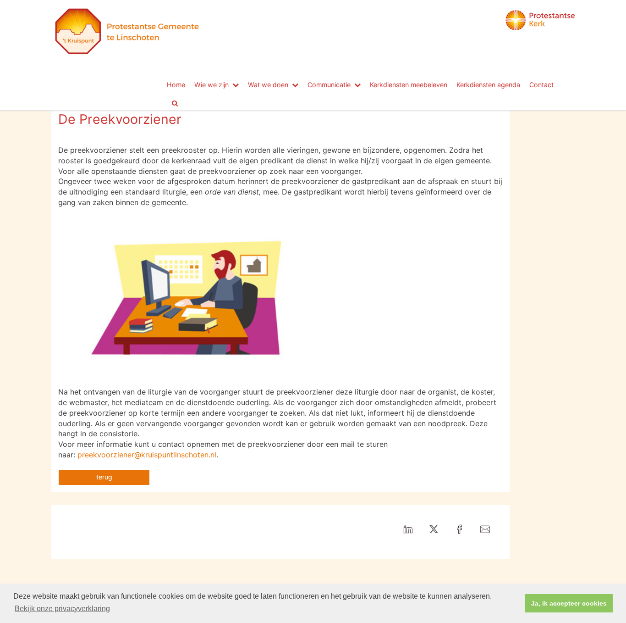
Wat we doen (268, 85)
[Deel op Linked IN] (407, 529)
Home (176, 85)
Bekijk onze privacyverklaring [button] (62, 608)
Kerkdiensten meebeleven (408, 85)
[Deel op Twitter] (433, 529)
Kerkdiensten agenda (488, 85)
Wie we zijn (211, 85)
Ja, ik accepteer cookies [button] (569, 603)
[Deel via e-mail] (484, 529)
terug (104, 477)
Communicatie (329, 85)
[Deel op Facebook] (459, 529)
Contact (541, 85)
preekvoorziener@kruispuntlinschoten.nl (146, 454)
